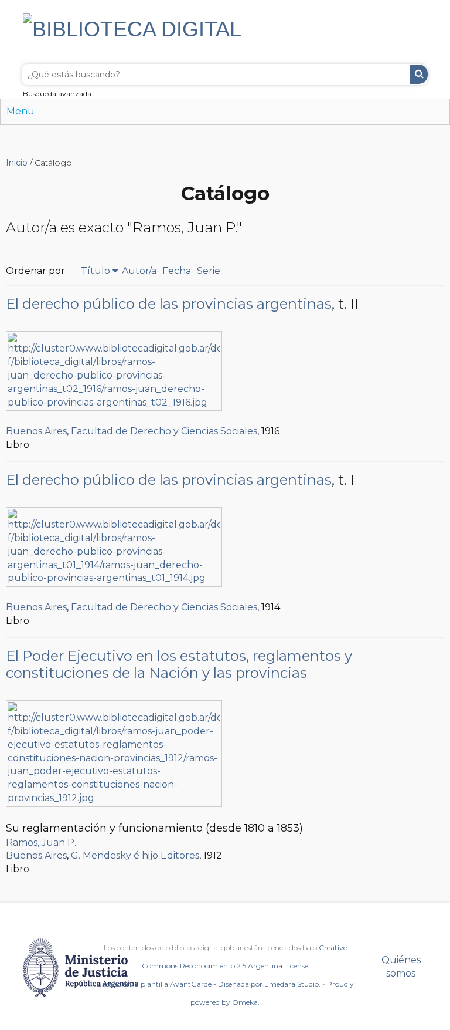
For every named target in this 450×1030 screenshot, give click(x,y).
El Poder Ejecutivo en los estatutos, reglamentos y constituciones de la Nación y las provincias (179, 664)
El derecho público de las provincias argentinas (169, 303)
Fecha (176, 270)
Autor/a (139, 270)
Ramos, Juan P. (41, 842)
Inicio (17, 162)
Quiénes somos (401, 966)
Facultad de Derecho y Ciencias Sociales (164, 431)
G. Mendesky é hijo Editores (135, 855)
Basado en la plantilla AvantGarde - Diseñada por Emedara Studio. (209, 984)
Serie (208, 270)
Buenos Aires (36, 431)
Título (95, 270)
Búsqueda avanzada (57, 93)
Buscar (419, 74)
